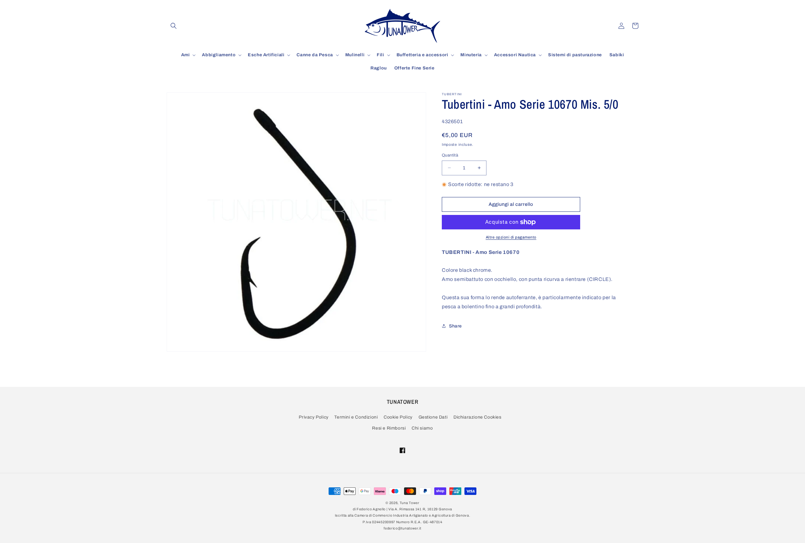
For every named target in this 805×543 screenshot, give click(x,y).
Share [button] (455, 326)
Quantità (450, 155)
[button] (173, 26)
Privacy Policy (313, 417)
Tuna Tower (409, 503)
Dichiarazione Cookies (477, 417)
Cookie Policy (398, 417)
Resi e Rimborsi (389, 428)
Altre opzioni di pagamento (511, 237)
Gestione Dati (433, 417)
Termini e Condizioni (356, 417)
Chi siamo (422, 428)
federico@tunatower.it (402, 528)
